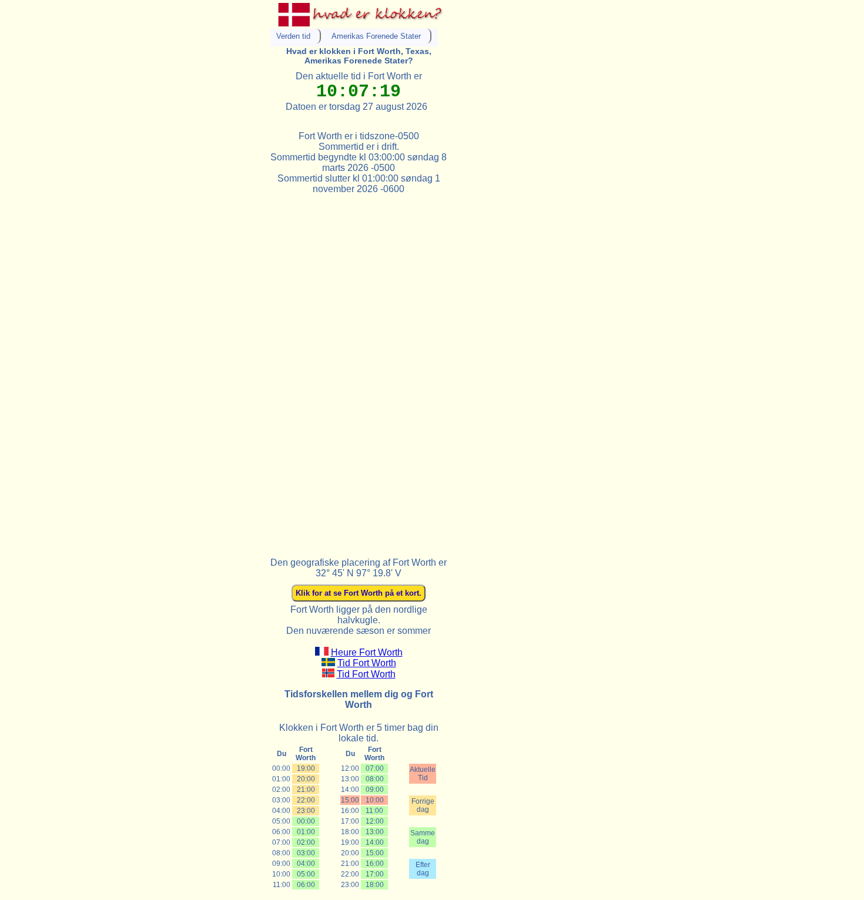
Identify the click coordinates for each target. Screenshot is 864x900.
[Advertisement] (358, 370)
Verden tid (293, 36)
